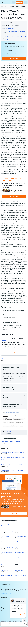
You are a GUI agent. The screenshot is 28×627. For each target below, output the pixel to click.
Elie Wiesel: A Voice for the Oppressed (10, 447)
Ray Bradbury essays (19, 557)
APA (4, 338)
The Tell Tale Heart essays (7, 531)
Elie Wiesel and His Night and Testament (10, 441)
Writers (8, 31)
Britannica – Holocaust (8, 320)
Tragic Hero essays (5, 541)
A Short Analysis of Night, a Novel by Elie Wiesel (12, 470)
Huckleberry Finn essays (6, 575)
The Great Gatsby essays (20, 536)
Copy (14, 352)
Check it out (18, 614)
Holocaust (13, 36)
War (13, 28)
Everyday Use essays (19, 552)
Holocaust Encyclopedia (9, 317)
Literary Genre (10, 33)
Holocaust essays (5, 536)
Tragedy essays (18, 547)
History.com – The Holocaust (10, 322)
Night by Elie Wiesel (21, 6)
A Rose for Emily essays (20, 575)
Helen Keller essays (19, 541)
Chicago (21, 338)
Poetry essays (4, 557)
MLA (9, 338)
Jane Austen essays (19, 570)
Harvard (14, 338)
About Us (3, 610)
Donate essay (4, 600)
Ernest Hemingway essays (7, 547)
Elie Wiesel (7, 36)
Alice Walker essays (5, 570)
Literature (7, 6)
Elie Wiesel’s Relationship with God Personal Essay (12, 452)
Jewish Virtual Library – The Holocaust (12, 325)
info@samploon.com (6, 593)
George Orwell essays (20, 563)
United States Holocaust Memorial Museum (14, 310)
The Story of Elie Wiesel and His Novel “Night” (11, 464)
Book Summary (13, 6)
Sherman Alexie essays (6, 552)
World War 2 (14, 31)
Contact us (3, 613)
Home (2, 6)
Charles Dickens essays (20, 531)
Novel (6, 39)
